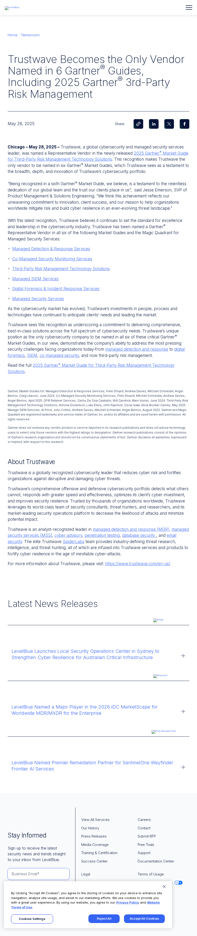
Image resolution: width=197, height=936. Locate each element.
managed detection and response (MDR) (131, 529)
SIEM (32, 355)
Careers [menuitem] (144, 819)
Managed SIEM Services (35, 278)
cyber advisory (68, 535)
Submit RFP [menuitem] (147, 836)
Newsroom (30, 35)
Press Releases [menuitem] (94, 836)
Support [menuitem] (144, 852)
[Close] (164, 886)
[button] (189, 7)
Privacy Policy (127, 902)
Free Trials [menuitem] (146, 844)
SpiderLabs (73, 541)
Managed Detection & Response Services (51, 248)
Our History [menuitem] (90, 828)
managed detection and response (136, 349)
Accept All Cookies (144, 918)
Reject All (104, 918)
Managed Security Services (38, 298)
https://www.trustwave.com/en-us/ (137, 563)
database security (138, 535)
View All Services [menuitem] (95, 819)
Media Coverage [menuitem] (95, 844)
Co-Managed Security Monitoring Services (52, 259)
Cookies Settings (32, 919)
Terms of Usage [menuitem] (151, 874)
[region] (88, 904)
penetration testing (102, 535)
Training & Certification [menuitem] (99, 852)
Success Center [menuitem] (94, 861)
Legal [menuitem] (85, 874)
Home (13, 35)
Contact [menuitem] (144, 828)
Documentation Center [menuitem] (156, 861)
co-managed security (59, 355)
